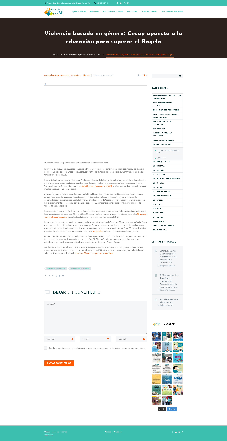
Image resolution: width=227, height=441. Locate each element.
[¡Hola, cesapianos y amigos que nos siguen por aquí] (178, 347)
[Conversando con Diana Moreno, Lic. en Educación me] (178, 390)
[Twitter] (125, 3)
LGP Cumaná (159, 166)
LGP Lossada (159, 174)
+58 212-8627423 (102, 3)
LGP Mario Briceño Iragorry (166, 179)
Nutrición (158, 208)
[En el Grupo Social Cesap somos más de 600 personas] (167, 336)
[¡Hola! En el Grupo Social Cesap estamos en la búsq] (156, 379)
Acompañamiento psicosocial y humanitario (62, 75)
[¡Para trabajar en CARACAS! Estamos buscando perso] (167, 368)
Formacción (159, 129)
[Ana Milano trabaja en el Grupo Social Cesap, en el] (178, 336)
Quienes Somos (79, 12)
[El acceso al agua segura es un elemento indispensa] (167, 400)
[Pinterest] (53, 276)
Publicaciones (160, 221)
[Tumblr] (56, 276)
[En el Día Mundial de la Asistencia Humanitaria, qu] (156, 347)
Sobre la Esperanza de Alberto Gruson (169, 301)
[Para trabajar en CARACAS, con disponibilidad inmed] (156, 368)
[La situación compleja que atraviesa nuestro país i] (167, 390)
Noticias (86, 75)
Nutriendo (158, 213)
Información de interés (172, 12)
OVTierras (158, 217)
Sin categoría (160, 230)
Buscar (180, 76)
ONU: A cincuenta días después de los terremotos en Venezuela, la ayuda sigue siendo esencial (169, 281)
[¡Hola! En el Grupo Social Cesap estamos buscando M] (156, 357)
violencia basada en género (80, 269)
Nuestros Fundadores (113, 12)
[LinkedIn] (121, 3)
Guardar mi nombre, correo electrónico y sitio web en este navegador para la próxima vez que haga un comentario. (97, 348)
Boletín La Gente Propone (166, 110)
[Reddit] (63, 276)
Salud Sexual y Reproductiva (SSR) (97, 186)
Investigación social (163, 140)
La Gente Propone (149, 12)
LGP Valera (158, 200)
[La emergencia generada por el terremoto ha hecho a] (178, 379)
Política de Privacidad (113, 432)
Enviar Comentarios (59, 363)
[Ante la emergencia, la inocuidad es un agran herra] (156, 400)
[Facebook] (117, 3)
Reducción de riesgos (163, 226)
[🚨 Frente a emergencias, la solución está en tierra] (156, 390)
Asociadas (94, 12)
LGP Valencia (161, 158)
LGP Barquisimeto (161, 162)
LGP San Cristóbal (162, 191)
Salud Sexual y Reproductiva (56, 269)
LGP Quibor (158, 187)
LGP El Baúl (158, 170)
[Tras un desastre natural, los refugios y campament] (178, 368)
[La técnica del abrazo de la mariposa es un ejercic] (167, 347)
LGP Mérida (158, 183)
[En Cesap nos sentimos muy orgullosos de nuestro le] (178, 357)
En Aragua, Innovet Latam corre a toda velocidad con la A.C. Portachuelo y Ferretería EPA (168, 257)
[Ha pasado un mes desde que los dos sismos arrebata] (167, 379)
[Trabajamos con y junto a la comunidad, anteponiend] (156, 336)
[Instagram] (128, 3)
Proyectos (132, 12)
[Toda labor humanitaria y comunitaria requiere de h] (167, 357)
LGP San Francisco (162, 196)
